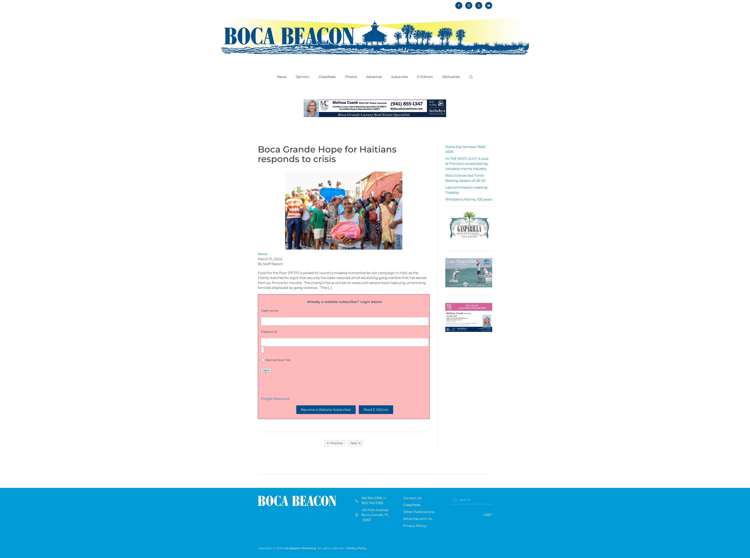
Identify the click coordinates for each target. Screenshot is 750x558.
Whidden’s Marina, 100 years (468, 199)
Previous (337, 443)
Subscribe (399, 77)
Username (269, 311)
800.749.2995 (372, 503)
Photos (351, 77)
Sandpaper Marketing (300, 548)
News (262, 254)
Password (269, 332)
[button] (471, 77)
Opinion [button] (302, 77)
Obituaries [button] (451, 77)
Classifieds (327, 77)
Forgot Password (275, 399)
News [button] (281, 77)
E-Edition (425, 77)
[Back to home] (375, 35)
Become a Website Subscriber (326, 410)
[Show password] (262, 349)
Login (487, 514)
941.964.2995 (372, 498)
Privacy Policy (414, 526)
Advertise (374, 77)
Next (354, 443)
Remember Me (277, 360)
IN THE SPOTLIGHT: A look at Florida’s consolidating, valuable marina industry (466, 164)
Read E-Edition (375, 410)
